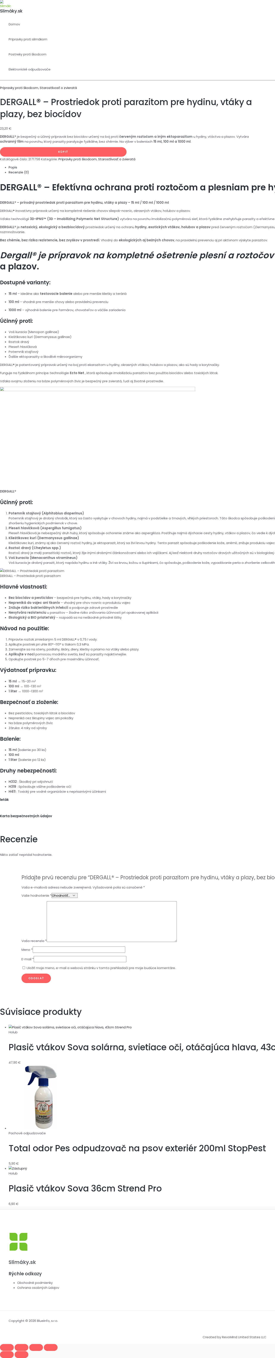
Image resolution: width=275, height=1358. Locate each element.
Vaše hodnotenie (36, 895)
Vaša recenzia (34, 941)
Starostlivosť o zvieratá (58, 88)
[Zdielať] (36, 1347)
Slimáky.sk (11, 11)
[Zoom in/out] (7, 1347)
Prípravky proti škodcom (19, 88)
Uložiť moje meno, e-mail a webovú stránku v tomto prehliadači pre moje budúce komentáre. (101, 968)
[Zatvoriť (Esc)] (51, 1347)
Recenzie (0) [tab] (19, 172)
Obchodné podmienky (35, 1282)
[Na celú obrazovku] (21, 1347)
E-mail (27, 959)
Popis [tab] (13, 167)
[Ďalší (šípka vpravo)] (21, 1354)
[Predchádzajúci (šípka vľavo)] (7, 1354)
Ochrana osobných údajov (38, 1287)
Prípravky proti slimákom (28, 39)
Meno (27, 949)
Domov (14, 24)
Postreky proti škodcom (27, 54)
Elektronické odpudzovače (29, 69)
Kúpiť (63, 152)
